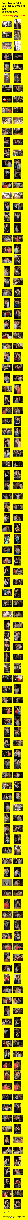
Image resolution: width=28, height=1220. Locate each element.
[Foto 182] (18, 989)
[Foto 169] (7, 925)
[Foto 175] (7, 957)
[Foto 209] (7, 1140)
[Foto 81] (7, 453)
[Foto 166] (17, 904)
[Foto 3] (7, 34)
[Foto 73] (7, 410)
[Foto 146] (17, 797)
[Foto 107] (7, 592)
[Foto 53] (7, 303)
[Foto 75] (7, 421)
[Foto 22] (18, 131)
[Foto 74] (18, 410)
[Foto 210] (18, 1140)
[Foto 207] (7, 1129)
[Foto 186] (18, 1011)
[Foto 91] (7, 507)
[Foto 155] (7, 850)
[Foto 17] (7, 110)
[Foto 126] (17, 689)
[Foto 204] (17, 1108)
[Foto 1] (7, 24)
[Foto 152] (18, 828)
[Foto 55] (7, 313)
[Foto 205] (7, 1118)
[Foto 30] (17, 174)
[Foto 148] (18, 807)
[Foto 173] (7, 946)
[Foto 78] (17, 432)
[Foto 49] (7, 282)
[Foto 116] (17, 636)
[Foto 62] (18, 346)
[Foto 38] (17, 217)
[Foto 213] (7, 1161)
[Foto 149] (7, 818)
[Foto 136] (18, 743)
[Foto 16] (18, 99)
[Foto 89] (7, 496)
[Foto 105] (7, 582)
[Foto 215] (7, 1172)
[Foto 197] (7, 1076)
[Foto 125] (7, 689)
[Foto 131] (7, 721)
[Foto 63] (7, 357)
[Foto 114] (18, 625)
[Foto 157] (7, 861)
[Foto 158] (18, 861)
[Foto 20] (18, 120)
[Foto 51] (7, 292)
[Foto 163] (7, 893)
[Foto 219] (7, 1193)
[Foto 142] (18, 775)
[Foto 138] (17, 754)
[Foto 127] (7, 700)
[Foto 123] (7, 678)
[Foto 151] (7, 829)
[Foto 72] (18, 399)
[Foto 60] (18, 335)
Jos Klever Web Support (14, 1217)
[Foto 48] (17, 271)
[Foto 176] (18, 957)
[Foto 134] (17, 732)
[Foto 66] (18, 367)
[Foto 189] (7, 1033)
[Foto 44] (17, 249)
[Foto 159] (7, 872)
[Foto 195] (7, 1064)
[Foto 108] (17, 593)
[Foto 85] (7, 475)
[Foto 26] (18, 152)
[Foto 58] (17, 325)
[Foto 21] (7, 131)
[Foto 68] (18, 378)
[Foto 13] (7, 88)
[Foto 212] (18, 1150)
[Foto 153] (7, 839)
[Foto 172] (17, 936)
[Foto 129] (7, 710)
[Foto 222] (17, 1204)
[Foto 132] (17, 721)
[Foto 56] (17, 314)
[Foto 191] (7, 1043)
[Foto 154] (17, 839)
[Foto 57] (7, 325)
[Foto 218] (17, 1183)
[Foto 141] (7, 775)
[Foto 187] (7, 1021)
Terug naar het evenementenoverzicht (13, 1212)
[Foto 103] (7, 571)
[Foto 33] (7, 195)
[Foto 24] (18, 142)
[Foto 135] (7, 743)
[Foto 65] (7, 367)
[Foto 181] (7, 989)
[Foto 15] (7, 99)
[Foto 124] (18, 678)
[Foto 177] (7, 968)
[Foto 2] (17, 24)
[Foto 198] (17, 1076)
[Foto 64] (17, 357)
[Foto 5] (7, 45)
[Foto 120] (18, 657)
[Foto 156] (17, 850)
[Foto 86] (17, 475)
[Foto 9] (7, 67)
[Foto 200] (17, 1086)
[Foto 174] (18, 946)
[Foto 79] (7, 443)
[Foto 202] (18, 1097)
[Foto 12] (17, 78)
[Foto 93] (7, 518)
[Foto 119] (7, 657)
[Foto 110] (18, 603)
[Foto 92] (18, 507)
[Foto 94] (18, 517)
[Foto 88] (18, 485)
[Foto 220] (18, 1193)
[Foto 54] (17, 303)
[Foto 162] (18, 882)
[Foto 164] (18, 893)
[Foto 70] (17, 389)
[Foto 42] (18, 238)
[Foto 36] (18, 206)
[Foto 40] (17, 228)
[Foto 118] (18, 646)
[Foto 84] (18, 464)
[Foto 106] (18, 582)
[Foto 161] (7, 882)
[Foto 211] (7, 1150)
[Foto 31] (7, 185)
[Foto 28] (17, 164)
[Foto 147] (7, 807)
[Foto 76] (17, 421)
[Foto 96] (17, 528)
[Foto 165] (7, 904)
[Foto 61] (7, 346)
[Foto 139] (7, 764)
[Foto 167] (7, 914)
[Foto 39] (7, 228)
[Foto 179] (7, 979)
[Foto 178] (17, 968)
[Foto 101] (7, 560)
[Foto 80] (17, 443)
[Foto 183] (7, 1000)
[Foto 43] (7, 249)
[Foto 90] (18, 496)
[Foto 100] (17, 550)
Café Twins (17, 17)
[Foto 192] (18, 1043)
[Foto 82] (18, 453)
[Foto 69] (7, 389)
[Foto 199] (7, 1086)
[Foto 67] (7, 378)
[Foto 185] (7, 1011)
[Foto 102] (17, 561)
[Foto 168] (18, 914)
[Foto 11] (7, 78)
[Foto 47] (7, 271)
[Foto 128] (18, 700)
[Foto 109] (7, 603)
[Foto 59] (7, 335)
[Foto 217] (7, 1183)
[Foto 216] (18, 1172)
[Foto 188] (17, 1022)
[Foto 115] (7, 636)
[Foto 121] (7, 668)
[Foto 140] (17, 764)
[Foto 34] (18, 195)
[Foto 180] (17, 979)
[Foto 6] (17, 46)
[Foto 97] (7, 539)
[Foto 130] (17, 711)
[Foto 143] (7, 785)
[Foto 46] (17, 260)
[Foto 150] (18, 818)
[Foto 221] (7, 1204)
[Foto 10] (18, 67)
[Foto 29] (7, 174)
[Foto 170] (17, 925)
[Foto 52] (17, 292)
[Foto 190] (17, 1033)
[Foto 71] (7, 400)
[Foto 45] (7, 260)
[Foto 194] (18, 1054)
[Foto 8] (18, 56)
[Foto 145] (7, 796)
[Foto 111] (7, 614)
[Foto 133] (7, 732)
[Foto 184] (18, 1000)
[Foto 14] (18, 88)
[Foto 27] (7, 163)
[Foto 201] (7, 1097)
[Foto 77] (7, 431)
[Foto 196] (17, 1065)
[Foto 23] (7, 142)
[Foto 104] (18, 571)
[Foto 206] (18, 1118)
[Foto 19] (7, 120)
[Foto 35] (7, 207)
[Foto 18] (18, 110)
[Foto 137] (7, 753)
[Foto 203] (7, 1107)
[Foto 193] (7, 1054)
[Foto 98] (17, 539)
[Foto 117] (7, 646)
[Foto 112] (18, 614)
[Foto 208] (17, 1129)
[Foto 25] (7, 153)
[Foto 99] (7, 549)
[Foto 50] (18, 281)
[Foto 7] (7, 56)
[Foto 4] (17, 35)
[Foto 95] (7, 528)
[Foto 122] (17, 668)
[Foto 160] (17, 872)
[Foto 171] (7, 936)
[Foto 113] (7, 625)
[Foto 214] (17, 1161)
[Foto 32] (18, 185)
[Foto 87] (7, 485)
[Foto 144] (17, 786)
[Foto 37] (7, 217)
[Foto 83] (7, 464)
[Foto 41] (7, 238)
